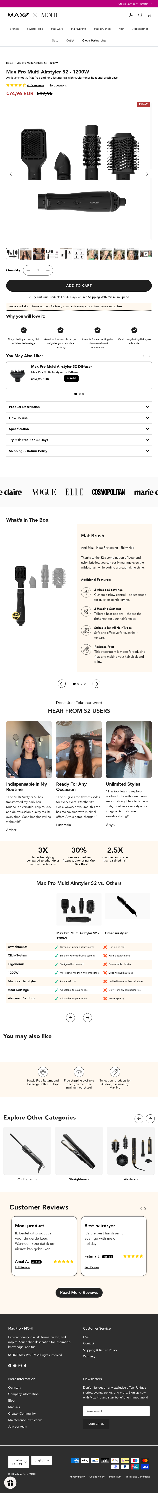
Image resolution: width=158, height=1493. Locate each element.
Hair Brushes (102, 29)
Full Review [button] (22, 1267)
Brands (14, 29)
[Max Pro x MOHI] (32, 15)
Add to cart (79, 285)
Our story (14, 1387)
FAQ (86, 1337)
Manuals (14, 1407)
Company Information (23, 1394)
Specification (19, 429)
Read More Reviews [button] (79, 1292)
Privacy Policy (77, 1476)
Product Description (24, 407)
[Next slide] (149, 356)
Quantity (13, 270)
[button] (16, 85)
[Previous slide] (143, 356)
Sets (55, 40)
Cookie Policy (97, 1476)
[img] (63, 1261)
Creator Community (22, 1413)
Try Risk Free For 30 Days (28, 440)
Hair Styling (78, 29)
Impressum (115, 1476)
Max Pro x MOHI (26, 1474)
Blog (11, 1400)
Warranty (89, 1356)
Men (121, 29)
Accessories (140, 29)
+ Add (71, 378)
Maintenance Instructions (25, 1420)
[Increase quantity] (48, 270)
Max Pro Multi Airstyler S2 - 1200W (37, 62)
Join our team (17, 1426)
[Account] (130, 15)
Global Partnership (94, 40)
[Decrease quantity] (28, 270)
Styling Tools (35, 29)
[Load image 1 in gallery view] (79, 171)
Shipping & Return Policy (28, 451)
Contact (88, 1343)
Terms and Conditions (138, 1476)
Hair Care (57, 29)
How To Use (18, 418)
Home (9, 62)
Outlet (70, 40)
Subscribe (96, 1424)
